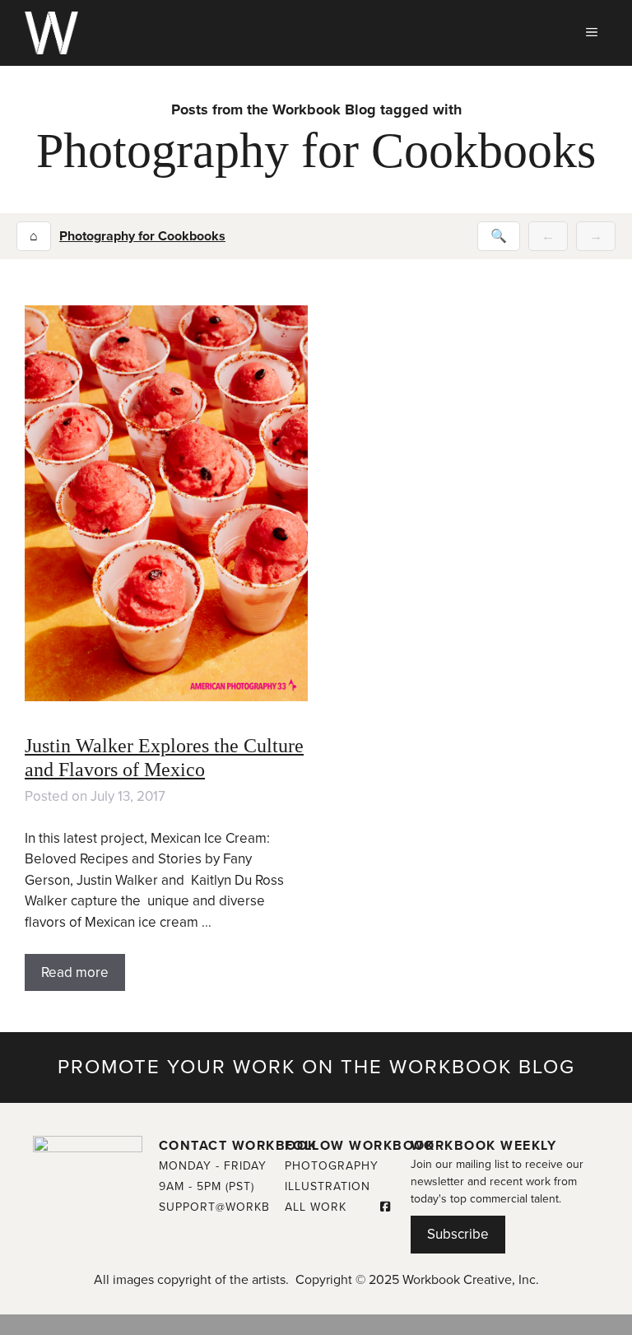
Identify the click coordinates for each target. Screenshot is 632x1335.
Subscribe (458, 1234)
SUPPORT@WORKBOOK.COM (243, 1207)
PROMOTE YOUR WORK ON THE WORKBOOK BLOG (316, 1067)
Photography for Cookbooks (142, 236)
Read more (75, 972)
